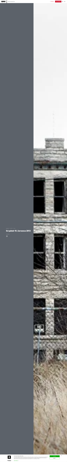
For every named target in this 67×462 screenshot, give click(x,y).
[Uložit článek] (7, 236)
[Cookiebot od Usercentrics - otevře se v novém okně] (9, 460)
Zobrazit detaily (16, 460)
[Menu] (65, 1)
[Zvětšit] (50, 232)
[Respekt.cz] (3, 1)
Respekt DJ (7, 228)
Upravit (54, 458)
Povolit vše (54, 456)
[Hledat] (63, 1)
